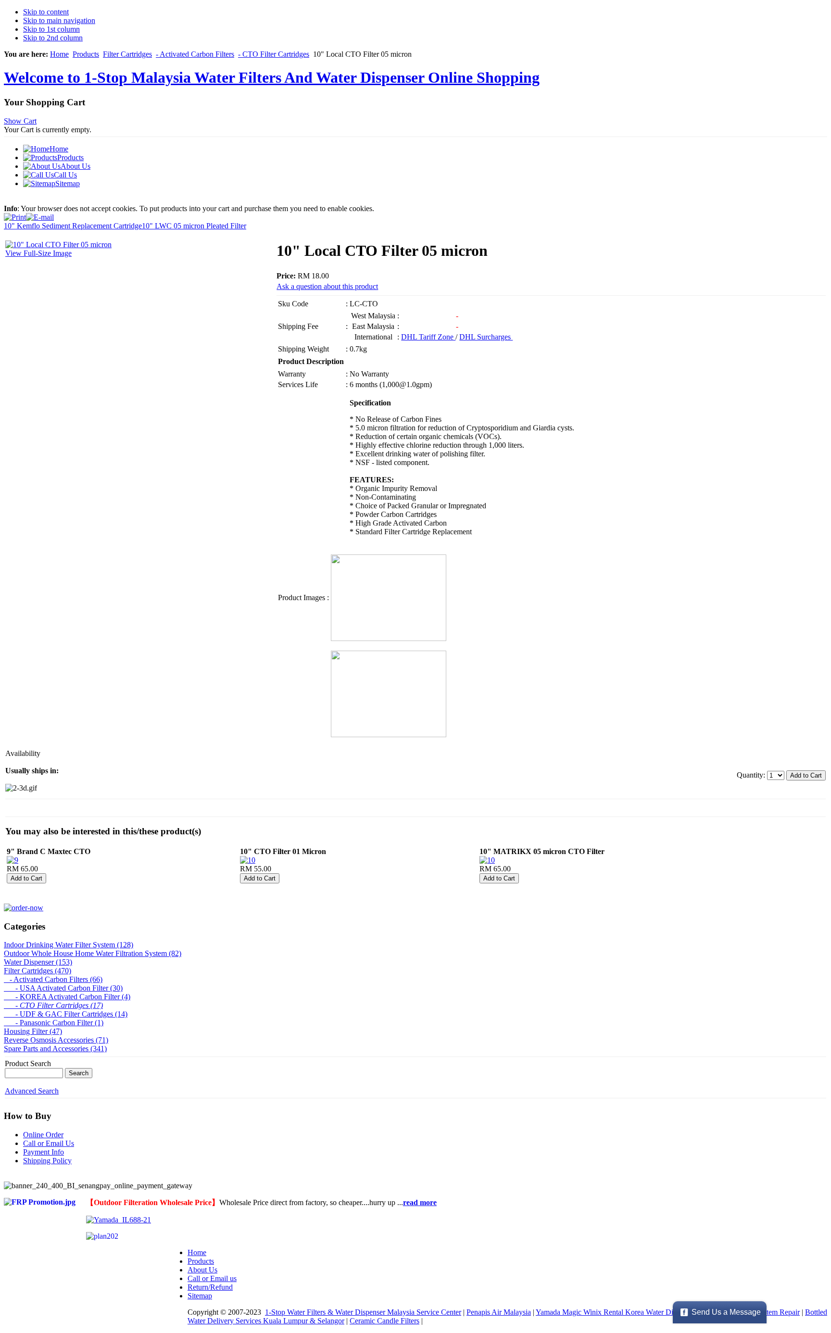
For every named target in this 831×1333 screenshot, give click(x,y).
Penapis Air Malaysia (498, 1312)
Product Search (28, 1063)
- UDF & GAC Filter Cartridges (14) (65, 1014)
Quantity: (752, 775)
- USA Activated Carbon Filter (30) (63, 988)
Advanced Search (32, 1091)
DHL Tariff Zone (428, 337)
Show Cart (20, 121)
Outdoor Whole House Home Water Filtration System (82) (92, 953)
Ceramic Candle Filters (384, 1321)
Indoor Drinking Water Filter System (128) (68, 945)
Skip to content (46, 12)
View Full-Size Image (38, 253)
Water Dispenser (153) (38, 962)
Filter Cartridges (127, 54)
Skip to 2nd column (53, 38)
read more (420, 1202)
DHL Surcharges (486, 337)
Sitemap (200, 1296)
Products (86, 54)
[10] (247, 860)
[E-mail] (40, 215)
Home (59, 54)
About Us (202, 1270)
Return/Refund (210, 1287)
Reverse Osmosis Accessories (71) (56, 1040)
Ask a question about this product (327, 286)
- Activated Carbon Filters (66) (53, 979)
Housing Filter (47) (33, 1031)
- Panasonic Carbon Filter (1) (53, 1023)
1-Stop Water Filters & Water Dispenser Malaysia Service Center (363, 1312)
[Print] (15, 215)
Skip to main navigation (59, 20)
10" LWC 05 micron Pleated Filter (194, 226)
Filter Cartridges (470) (37, 971)
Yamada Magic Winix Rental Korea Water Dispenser (616, 1312)
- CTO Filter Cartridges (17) (53, 1005)
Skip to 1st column (51, 29)
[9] (12, 860)
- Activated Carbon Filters (195, 54)
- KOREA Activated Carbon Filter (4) (67, 997)
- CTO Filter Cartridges (273, 54)
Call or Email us (212, 1278)
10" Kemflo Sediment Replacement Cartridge (73, 226)
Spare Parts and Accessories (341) (55, 1048)
